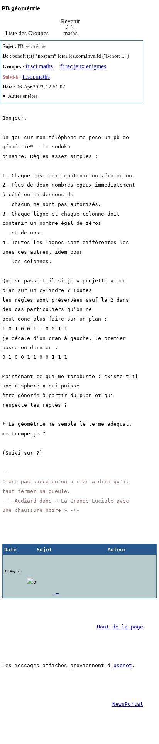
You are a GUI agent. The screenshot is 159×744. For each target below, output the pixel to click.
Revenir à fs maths (70, 27)
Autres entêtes (22, 96)
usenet (122, 665)
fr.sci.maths (39, 66)
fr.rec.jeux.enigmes (83, 66)
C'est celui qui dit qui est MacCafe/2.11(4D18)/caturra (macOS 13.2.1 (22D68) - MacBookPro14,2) (63, 97)
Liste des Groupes (27, 33)
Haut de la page (120, 627)
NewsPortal (127, 704)
